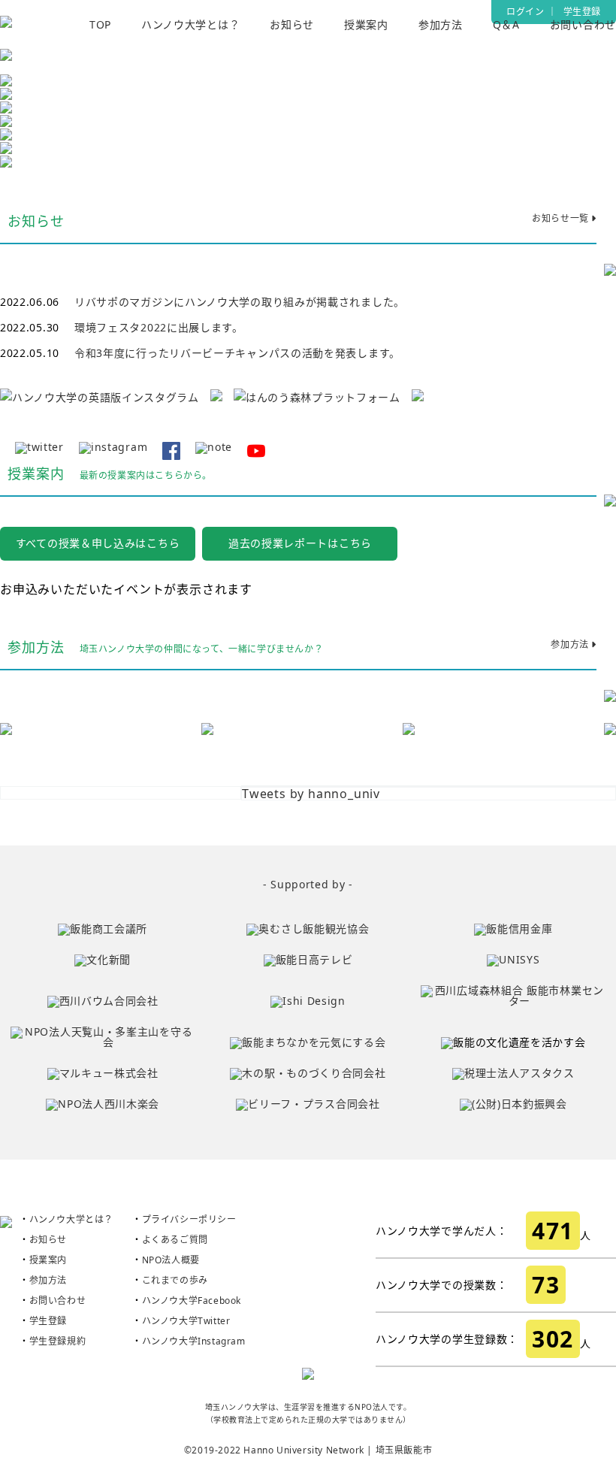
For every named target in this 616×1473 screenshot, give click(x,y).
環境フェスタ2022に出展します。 (158, 327)
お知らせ (292, 24)
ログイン (525, 11)
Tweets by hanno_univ (311, 793)
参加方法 (440, 24)
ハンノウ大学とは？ (190, 24)
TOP (100, 24)
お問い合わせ (583, 24)
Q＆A (506, 24)
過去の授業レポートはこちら (300, 543)
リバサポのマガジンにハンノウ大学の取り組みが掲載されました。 (239, 302)
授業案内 (366, 24)
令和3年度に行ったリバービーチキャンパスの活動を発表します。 (237, 353)
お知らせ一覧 (561, 218)
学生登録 (582, 11)
